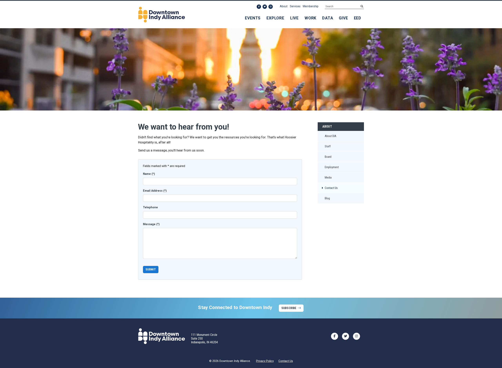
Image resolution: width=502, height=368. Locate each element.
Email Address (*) (155, 190)
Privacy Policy (265, 361)
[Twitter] (265, 7)
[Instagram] (270, 7)
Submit (151, 269)
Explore (275, 18)
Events (253, 18)
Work (310, 18)
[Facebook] (259, 7)
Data (327, 18)
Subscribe (288, 308)
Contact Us (285, 361)
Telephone (150, 207)
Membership (310, 6)
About (283, 6)
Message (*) (151, 224)
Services (295, 6)
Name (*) (149, 174)
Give (343, 18)
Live (294, 18)
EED (357, 18)
